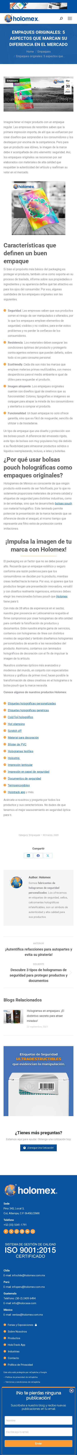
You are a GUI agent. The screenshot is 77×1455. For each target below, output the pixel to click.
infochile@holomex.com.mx (28, 1275)
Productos (14, 1338)
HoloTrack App (16, 1344)
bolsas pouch (63, 503)
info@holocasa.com (24, 1303)
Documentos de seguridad (24, 778)
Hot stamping (16, 724)
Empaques (12, 80)
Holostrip (14, 758)
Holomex (62, 596)
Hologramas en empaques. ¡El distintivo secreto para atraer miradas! (45, 1016)
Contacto (13, 1358)
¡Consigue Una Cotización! (40, 1148)
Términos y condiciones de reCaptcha (22, 1382)
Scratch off (15, 731)
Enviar (38, 1443)
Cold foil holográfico (20, 717)
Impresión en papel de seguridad (28, 771)
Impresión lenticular (20, 765)
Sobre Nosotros (17, 1331)
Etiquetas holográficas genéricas (28, 710)
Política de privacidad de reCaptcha (21, 1377)
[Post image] (13, 1016)
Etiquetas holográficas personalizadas (32, 703)
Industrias (14, 1351)
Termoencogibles (19, 785)
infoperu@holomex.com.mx (28, 1287)
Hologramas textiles (20, 751)
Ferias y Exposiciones (20, 1325)
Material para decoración (23, 737)
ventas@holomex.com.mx (27, 1314)
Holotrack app (16, 792)
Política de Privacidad (20, 1364)
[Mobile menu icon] (69, 18)
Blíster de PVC (17, 744)
